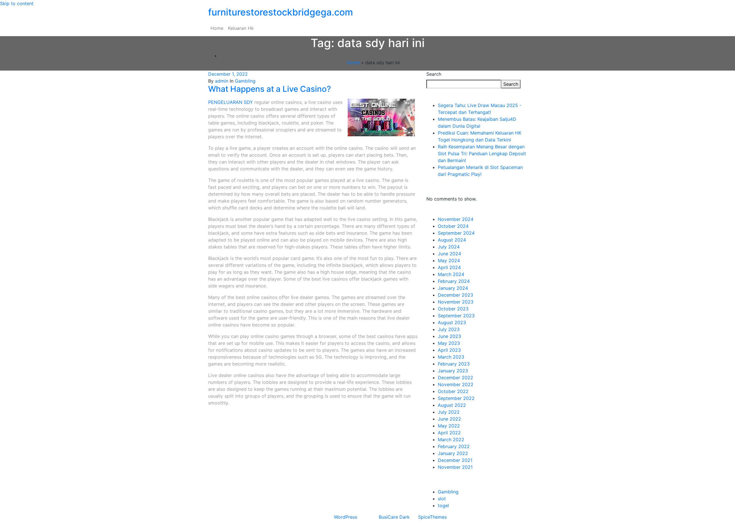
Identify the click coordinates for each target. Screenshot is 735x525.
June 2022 (449, 419)
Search (433, 74)
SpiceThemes (432, 517)
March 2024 (451, 274)
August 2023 (452, 322)
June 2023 (449, 336)
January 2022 (453, 453)
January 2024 (453, 288)
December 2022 (455, 377)
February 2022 (454, 446)
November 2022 (455, 384)
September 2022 (456, 398)
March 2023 (451, 357)
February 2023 (454, 364)
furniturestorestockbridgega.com (280, 12)
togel (443, 505)
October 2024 (453, 226)
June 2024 (449, 253)
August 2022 (452, 405)
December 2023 (455, 295)
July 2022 (449, 412)
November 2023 (455, 302)
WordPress (345, 517)
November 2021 (455, 467)
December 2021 (455, 460)
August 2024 (452, 240)
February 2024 (454, 281)
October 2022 (453, 391)
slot (442, 498)
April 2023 (449, 350)
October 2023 (453, 309)
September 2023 (456, 315)
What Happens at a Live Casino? (269, 89)
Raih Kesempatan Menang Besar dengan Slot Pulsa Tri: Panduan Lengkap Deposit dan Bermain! (482, 153)
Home (216, 28)
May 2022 (449, 426)
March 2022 (451, 439)
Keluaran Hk (241, 28)
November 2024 (455, 219)
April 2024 (449, 267)
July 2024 (449, 247)
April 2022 (449, 432)
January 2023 (453, 371)
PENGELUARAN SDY (230, 102)
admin (221, 81)
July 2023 (449, 329)
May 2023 (449, 343)
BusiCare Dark (394, 517)
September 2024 (456, 233)
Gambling (245, 81)
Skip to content (17, 3)
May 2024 (449, 260)
